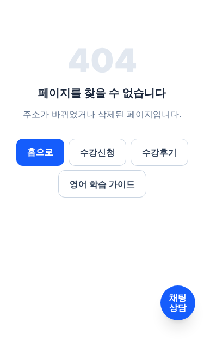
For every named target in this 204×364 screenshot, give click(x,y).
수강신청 (97, 152)
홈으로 (40, 151)
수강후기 (159, 152)
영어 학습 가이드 (102, 183)
